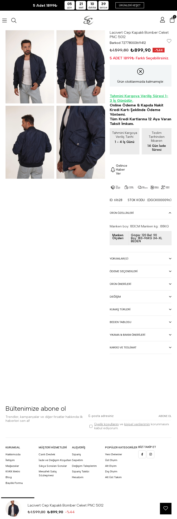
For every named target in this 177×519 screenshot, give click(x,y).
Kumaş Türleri (120, 309)
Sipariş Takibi (80, 471)
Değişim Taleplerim (84, 466)
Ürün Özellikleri (122, 212)
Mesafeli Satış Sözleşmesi (48, 473)
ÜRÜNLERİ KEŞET (130, 5)
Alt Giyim (111, 466)
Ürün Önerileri (120, 284)
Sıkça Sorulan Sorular (53, 466)
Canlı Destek (47, 454)
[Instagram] (150, 454)
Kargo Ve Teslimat (123, 347)
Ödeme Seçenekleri (124, 271)
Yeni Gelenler (113, 454)
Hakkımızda (13, 454)
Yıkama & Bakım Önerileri (127, 334)
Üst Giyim (111, 460)
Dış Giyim (111, 471)
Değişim (115, 296)
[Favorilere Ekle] (169, 41)
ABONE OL (165, 416)
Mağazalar (12, 466)
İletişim (10, 460)
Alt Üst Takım (113, 477)
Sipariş (76, 454)
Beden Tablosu (120, 322)
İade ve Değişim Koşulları (55, 460)
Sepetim (77, 460)
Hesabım (77, 477)
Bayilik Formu (14, 483)
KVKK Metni (13, 471)
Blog (9, 477)
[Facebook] (142, 454)
